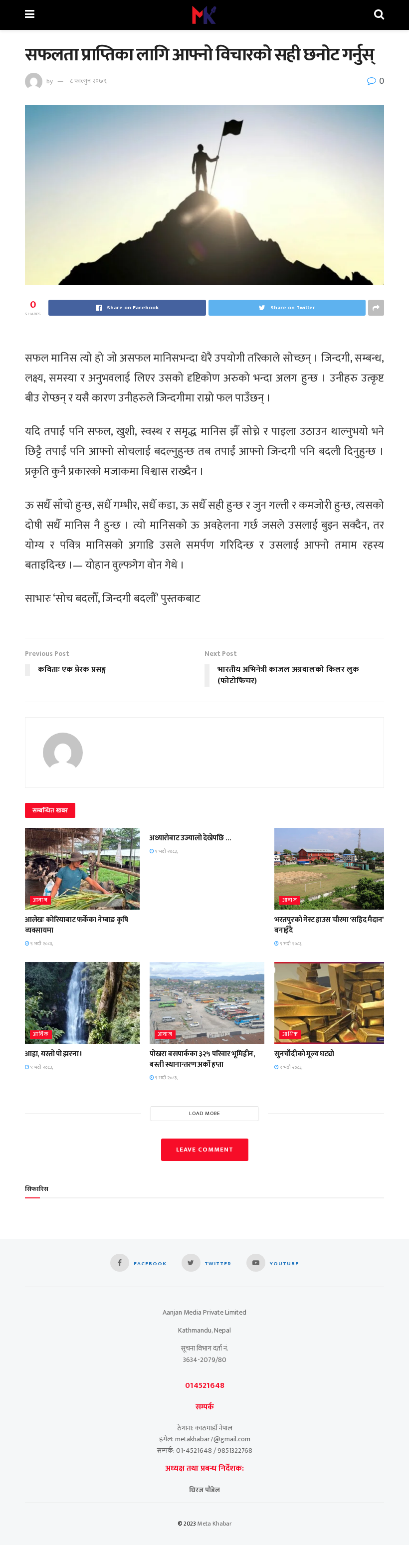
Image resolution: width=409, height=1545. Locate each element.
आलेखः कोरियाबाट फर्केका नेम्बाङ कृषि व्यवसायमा (76, 925)
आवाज (40, 900)
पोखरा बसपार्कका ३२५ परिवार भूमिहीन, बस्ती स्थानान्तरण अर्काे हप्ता (202, 1059)
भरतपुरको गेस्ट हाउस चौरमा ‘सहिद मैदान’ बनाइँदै (329, 925)
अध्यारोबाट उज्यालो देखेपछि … (190, 838)
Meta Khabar (215, 1524)
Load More (204, 1113)
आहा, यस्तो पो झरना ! (53, 1054)
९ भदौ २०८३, (41, 944)
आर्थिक (41, 1034)
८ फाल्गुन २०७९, (89, 80)
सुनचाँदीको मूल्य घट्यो (304, 1054)
